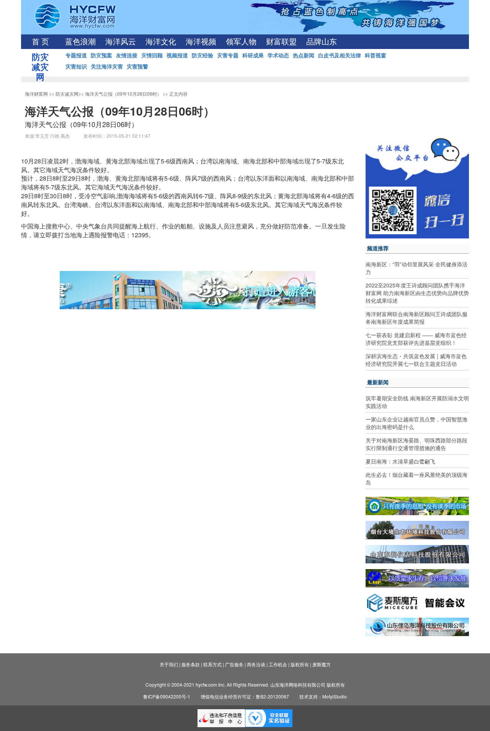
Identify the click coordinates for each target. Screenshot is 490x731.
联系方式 (212, 664)
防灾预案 (101, 55)
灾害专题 (227, 55)
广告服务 (234, 664)
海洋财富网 (36, 93)
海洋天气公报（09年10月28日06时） (123, 93)
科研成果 (253, 55)
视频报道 (177, 55)
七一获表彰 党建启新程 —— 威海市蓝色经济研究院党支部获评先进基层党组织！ (416, 338)
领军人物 (241, 42)
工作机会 (278, 664)
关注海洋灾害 (107, 66)
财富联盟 (281, 42)
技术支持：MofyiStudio (323, 696)
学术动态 (278, 55)
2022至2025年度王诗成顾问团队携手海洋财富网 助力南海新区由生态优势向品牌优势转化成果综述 (417, 292)
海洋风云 (120, 42)
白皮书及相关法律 (339, 55)
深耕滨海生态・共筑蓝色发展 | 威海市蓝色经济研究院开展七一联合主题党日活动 (416, 359)
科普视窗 (375, 55)
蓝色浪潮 (80, 42)
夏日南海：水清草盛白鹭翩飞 (400, 461)
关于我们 (169, 664)
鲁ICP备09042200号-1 (166, 696)
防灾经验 (202, 55)
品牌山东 (321, 42)
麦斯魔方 (321, 664)
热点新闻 (303, 55)
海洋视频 (201, 42)
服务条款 (190, 664)
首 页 (40, 42)
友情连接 (126, 55)
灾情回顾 (152, 55)
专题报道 (76, 55)
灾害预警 (137, 66)
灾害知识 (76, 66)
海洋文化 (160, 42)
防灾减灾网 (67, 93)
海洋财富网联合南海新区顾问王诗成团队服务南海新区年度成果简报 (416, 317)
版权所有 (300, 664)
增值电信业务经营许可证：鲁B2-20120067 (245, 696)
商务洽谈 (256, 664)
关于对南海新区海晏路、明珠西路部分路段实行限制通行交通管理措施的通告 (416, 444)
